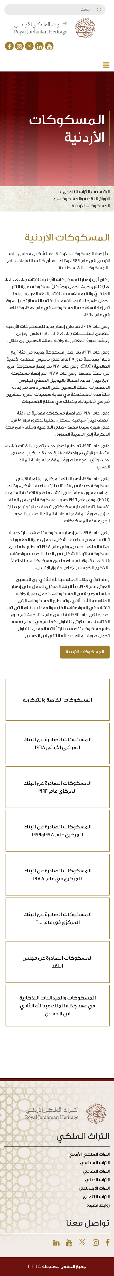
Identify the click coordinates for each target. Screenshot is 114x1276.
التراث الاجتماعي (94, 1188)
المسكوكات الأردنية (85, 651)
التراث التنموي (96, 1196)
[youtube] (49, 46)
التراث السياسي (95, 1162)
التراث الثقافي (96, 1171)
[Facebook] (9, 46)
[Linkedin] (56, 1243)
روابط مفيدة (98, 1205)
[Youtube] (69, 1243)
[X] (29, 46)
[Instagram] (19, 46)
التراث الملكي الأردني (89, 1154)
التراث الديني (97, 1179)
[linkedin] (39, 46)
